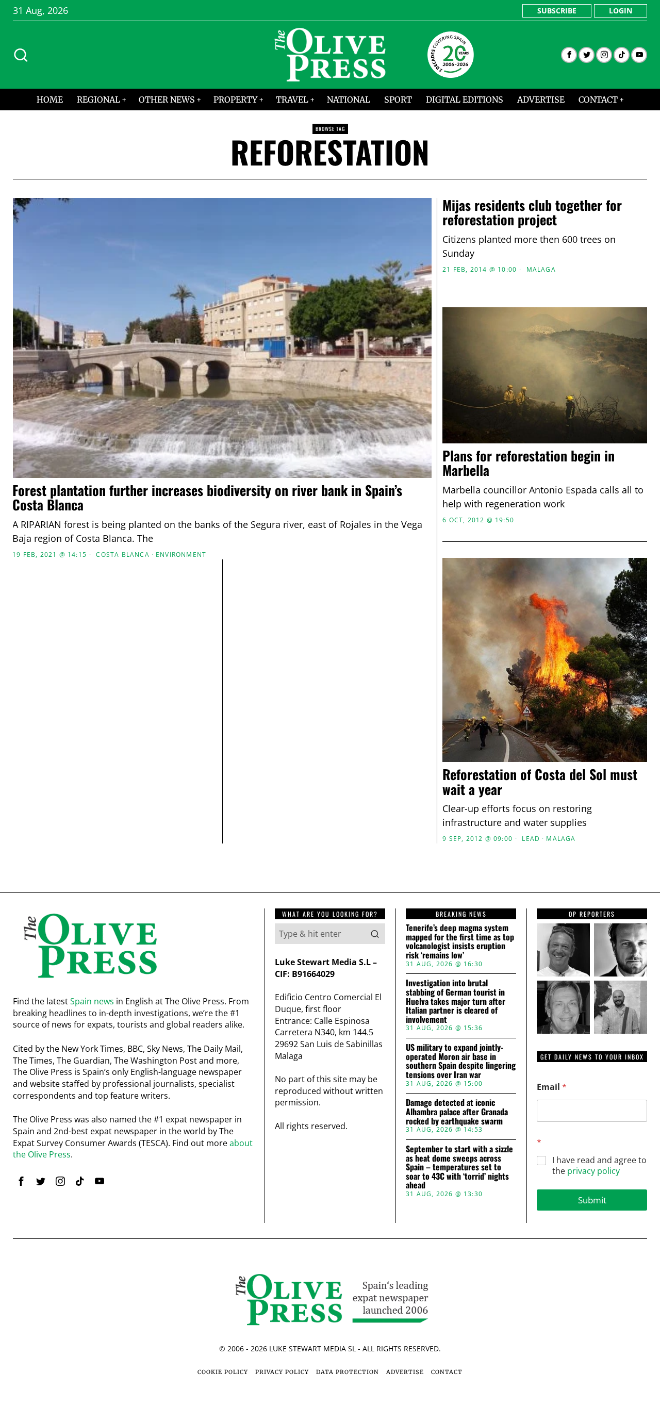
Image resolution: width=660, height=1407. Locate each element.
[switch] (272, 754)
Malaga (541, 270)
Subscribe (556, 10)
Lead (531, 839)
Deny (182, 803)
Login (620, 10)
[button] (375, 933)
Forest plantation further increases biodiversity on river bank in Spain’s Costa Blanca (207, 497)
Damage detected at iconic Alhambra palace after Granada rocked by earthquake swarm (457, 1111)
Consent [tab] (175, 623)
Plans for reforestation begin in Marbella (528, 463)
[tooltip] (569, 55)
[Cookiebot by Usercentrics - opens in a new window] (505, 590)
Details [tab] (330, 623)
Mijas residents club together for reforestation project (532, 212)
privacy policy (593, 1171)
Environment (181, 555)
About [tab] (484, 623)
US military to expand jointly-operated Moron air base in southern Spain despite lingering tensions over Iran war (461, 1061)
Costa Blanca (122, 555)
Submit (592, 1200)
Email (552, 1087)
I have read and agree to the (599, 1166)
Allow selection (330, 803)
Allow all (478, 803)
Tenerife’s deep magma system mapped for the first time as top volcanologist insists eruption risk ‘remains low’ (460, 941)
